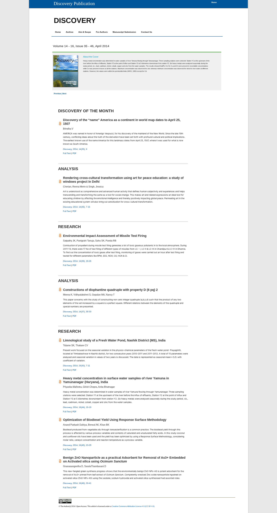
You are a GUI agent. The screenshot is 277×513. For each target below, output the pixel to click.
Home (58, 32)
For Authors (102, 32)
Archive (69, 32)
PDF (74, 153)
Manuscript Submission (124, 32)
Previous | (58, 94)
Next (64, 94)
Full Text (67, 153)
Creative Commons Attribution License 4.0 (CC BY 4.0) (133, 506)
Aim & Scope (84, 32)
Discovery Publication (74, 3)
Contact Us (146, 32)
